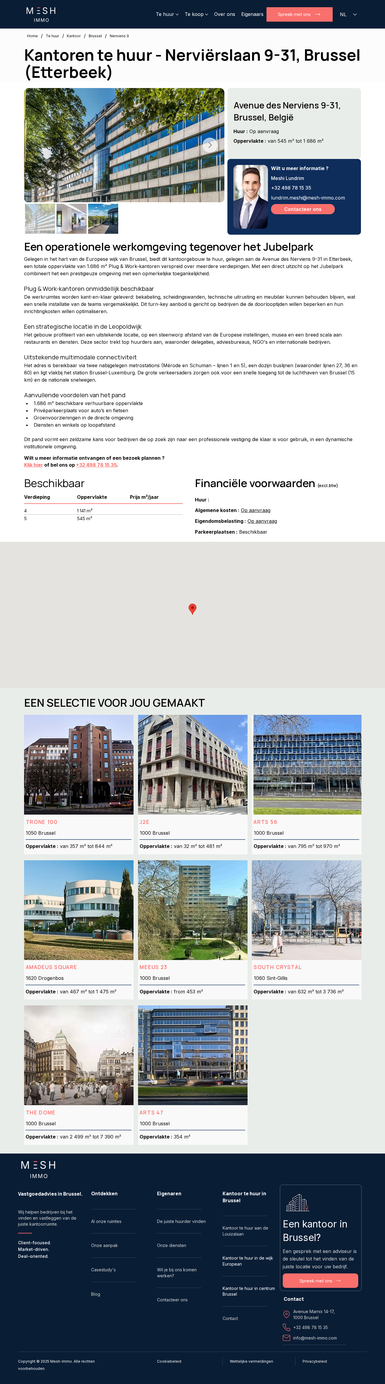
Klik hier (33, 465)
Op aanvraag (255, 510)
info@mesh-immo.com (315, 1337)
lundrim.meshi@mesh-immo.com (308, 198)
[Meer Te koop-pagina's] (206, 14)
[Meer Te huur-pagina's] (177, 14)
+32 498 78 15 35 (291, 188)
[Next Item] (209, 145)
